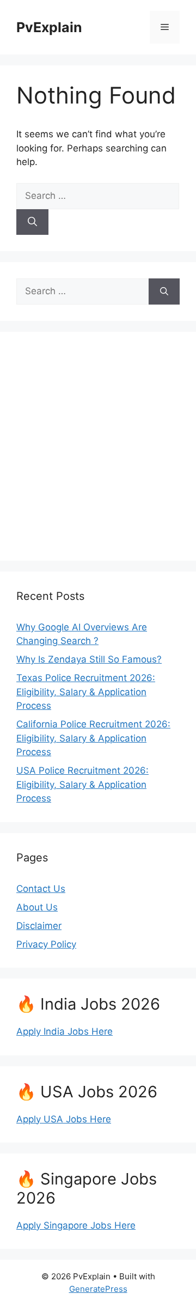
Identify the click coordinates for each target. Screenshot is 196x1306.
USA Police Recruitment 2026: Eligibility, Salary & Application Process (82, 784)
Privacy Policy (46, 944)
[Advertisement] (98, 446)
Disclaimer (39, 925)
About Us (37, 907)
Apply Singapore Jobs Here (76, 1225)
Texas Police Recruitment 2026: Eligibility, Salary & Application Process (85, 691)
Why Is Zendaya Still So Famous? (89, 659)
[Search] (32, 222)
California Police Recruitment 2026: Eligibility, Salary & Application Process (93, 738)
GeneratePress (98, 1289)
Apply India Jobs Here (64, 1031)
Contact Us (40, 888)
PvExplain (49, 27)
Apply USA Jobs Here (63, 1119)
